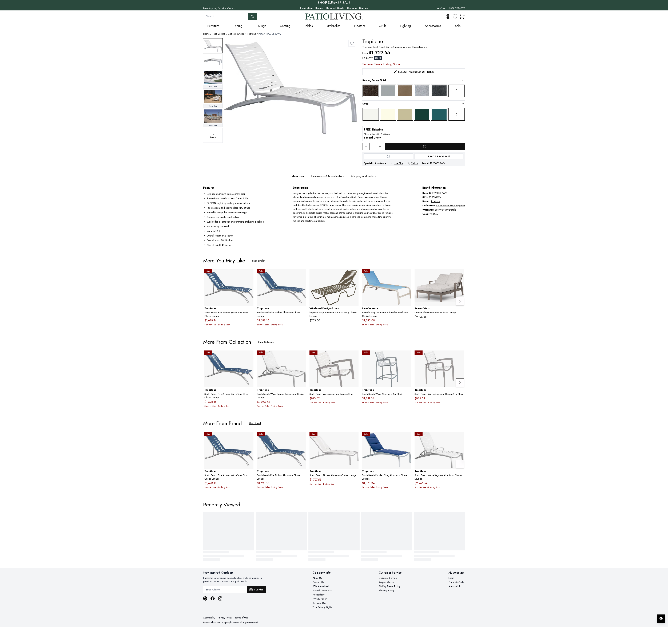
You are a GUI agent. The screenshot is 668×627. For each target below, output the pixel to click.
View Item (213, 86)
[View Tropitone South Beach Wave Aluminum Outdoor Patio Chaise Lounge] (213, 45)
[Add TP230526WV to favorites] (407, 355)
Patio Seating (218, 34)
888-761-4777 (457, 8)
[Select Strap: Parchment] (388, 114)
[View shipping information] (414, 133)
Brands (319, 8)
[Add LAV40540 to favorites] (407, 274)
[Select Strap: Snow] (370, 114)
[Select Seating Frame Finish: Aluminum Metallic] (388, 90)
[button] (462, 16)
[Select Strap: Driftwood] (405, 114)
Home (206, 34)
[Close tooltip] (662, 608)
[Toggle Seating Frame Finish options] (463, 80)
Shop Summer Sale (334, 2)
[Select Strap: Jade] (439, 114)
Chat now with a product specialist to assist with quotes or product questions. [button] (636, 609)
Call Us (414, 163)
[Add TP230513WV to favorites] (354, 355)
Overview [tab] (298, 176)
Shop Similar (258, 260)
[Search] (252, 16)
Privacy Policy (320, 599)
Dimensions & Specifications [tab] (327, 176)
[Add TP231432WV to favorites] (249, 274)
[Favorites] (455, 16)
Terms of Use (319, 603)
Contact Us (318, 582)
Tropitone (251, 34)
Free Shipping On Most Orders (218, 8)
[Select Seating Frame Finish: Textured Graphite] (439, 90)
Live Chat (440, 8)
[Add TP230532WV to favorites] (351, 43)
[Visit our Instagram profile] (220, 598)
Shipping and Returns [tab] (363, 176)
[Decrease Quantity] (365, 146)
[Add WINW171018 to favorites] (354, 274)
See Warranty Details (445, 209)
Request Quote (335, 8)
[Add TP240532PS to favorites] (407, 437)
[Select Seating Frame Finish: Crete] (422, 90)
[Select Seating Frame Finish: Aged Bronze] (370, 90)
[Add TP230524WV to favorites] (459, 355)
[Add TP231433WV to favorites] (302, 355)
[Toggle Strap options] (463, 103)
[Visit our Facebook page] (212, 598)
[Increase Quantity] (379, 146)
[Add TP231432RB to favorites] (302, 274)
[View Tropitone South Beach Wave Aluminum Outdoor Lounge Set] (213, 77)
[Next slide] (460, 301)
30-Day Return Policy (389, 586)
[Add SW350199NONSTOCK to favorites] (459, 274)
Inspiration (306, 8)
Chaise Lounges (236, 34)
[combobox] (225, 16)
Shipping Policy (386, 590)
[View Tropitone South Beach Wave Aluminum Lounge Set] (213, 96)
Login (451, 578)
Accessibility (318, 594)
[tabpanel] (334, 217)
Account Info (454, 586)
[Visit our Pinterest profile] (205, 598)
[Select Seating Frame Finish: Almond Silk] (405, 90)
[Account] (448, 16)
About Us (317, 578)
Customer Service (357, 8)
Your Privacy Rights (322, 607)
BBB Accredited (321, 586)
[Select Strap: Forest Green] (422, 114)
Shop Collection (266, 342)
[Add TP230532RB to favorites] (354, 437)
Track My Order (456, 582)
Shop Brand (255, 423)
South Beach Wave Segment (450, 205)
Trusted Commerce (322, 590)
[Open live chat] (661, 618)
